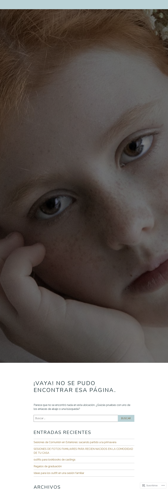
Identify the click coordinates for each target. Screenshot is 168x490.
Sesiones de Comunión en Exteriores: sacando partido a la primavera (75, 442)
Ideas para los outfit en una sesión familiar (59, 473)
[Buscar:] (84, 418)
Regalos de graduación (48, 466)
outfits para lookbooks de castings (54, 459)
